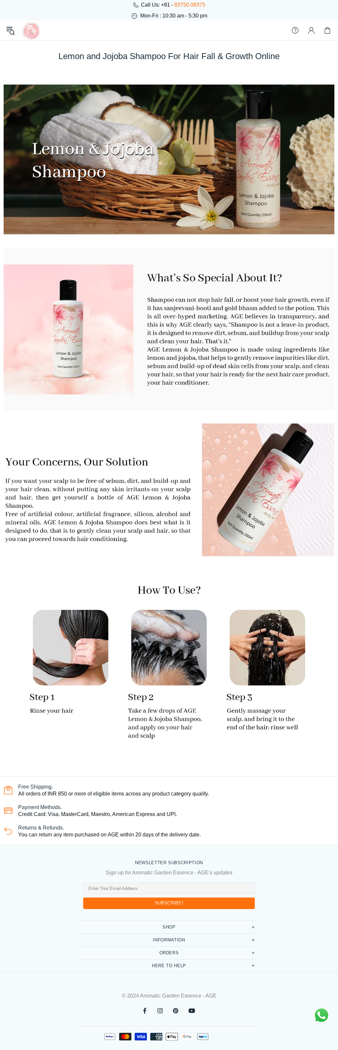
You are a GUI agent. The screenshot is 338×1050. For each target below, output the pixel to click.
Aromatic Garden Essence (31, 30)
